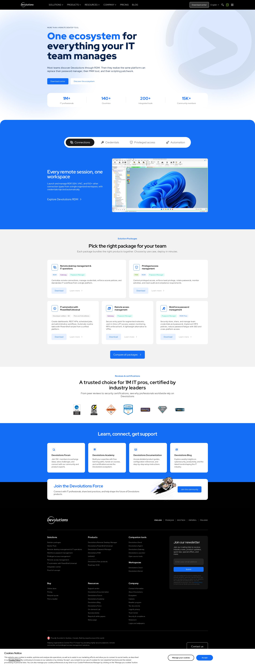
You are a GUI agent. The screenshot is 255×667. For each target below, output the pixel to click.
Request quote (52, 595)
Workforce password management (60, 553)
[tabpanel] (127, 185)
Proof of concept (53, 570)
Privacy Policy (198, 582)
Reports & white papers (96, 616)
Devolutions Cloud (135, 568)
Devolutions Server (136, 571)
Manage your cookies (181, 657)
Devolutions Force (94, 606)
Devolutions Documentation (98, 592)
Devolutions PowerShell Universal (100, 546)
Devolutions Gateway (136, 549)
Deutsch (181, 520)
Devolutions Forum (95, 595)
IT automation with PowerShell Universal (62, 563)
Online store (51, 588)
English (158, 520)
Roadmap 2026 (94, 565)
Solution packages (54, 542)
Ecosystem (133, 595)
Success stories (93, 613)
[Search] (222, 5)
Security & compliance (137, 616)
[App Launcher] (232, 5)
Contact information (136, 588)
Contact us (197, 646)
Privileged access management (58, 556)
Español (193, 520)
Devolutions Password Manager (99, 549)
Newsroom (133, 620)
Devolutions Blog (94, 602)
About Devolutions (136, 592)
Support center (93, 588)
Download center (199, 5)
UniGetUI (91, 556)
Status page (92, 620)
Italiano (204, 520)
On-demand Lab (94, 609)
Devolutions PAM (94, 553)
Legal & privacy (134, 609)
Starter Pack (51, 546)
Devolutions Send (135, 542)
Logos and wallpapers (137, 623)
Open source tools (135, 556)
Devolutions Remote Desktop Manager (102, 542)
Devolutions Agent (136, 546)
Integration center (54, 567)
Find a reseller (52, 599)
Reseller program (135, 602)
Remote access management (58, 560)
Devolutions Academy (96, 599)
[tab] (80, 142)
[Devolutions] (27, 5)
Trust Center (133, 613)
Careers (132, 599)
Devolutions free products (97, 562)
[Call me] (227, 5)
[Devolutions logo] (57, 520)
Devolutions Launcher (137, 553)
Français (169, 520)
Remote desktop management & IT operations (64, 549)
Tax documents (134, 606)
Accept (205, 657)
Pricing (49, 592)
